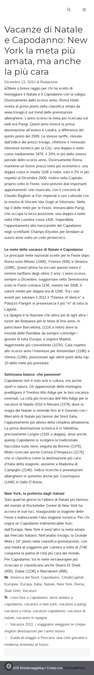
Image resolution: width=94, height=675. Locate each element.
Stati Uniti (12, 591)
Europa (26, 584)
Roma (79, 584)
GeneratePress (74, 668)
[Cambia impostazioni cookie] (8, 666)
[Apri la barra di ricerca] (69, 9)
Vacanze (30, 591)
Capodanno (50, 577)
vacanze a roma (17, 611)
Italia (38, 584)
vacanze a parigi (72, 604)
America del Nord (24, 577)
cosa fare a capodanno (28, 598)
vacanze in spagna (31, 618)
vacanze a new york (40, 604)
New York (64, 584)
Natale (49, 584)
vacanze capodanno (49, 611)
